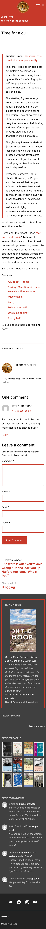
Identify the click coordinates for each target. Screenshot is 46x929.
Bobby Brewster (27, 804)
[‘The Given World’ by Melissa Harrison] (18, 780)
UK (24, 702)
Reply (5, 435)
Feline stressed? (17, 307)
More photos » (37, 726)
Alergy (12, 302)
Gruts (7, 17)
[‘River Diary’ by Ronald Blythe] (28, 764)
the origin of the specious (14, 20)
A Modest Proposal (19, 281)
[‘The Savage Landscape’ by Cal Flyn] (18, 764)
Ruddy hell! (14, 318)
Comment (8, 461)
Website (6, 522)
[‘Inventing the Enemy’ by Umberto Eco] (39, 749)
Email (5, 507)
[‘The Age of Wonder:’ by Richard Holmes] (18, 749)
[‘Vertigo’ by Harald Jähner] (39, 780)
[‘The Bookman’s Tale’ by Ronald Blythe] (28, 749)
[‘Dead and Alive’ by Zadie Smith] (7, 780)
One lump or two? (18, 312)
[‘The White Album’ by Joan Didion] (39, 764)
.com (30, 702)
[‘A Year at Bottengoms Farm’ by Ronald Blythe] (28, 780)
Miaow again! (15, 296)
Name (6, 491)
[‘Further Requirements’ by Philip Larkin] (7, 749)
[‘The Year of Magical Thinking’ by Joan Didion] (7, 764)
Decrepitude (32, 878)
